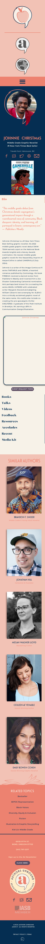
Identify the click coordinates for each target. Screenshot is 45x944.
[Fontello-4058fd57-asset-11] (6, 156)
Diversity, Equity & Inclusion (22, 813)
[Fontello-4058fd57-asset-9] (14, 156)
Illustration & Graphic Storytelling (22, 824)
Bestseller (22, 796)
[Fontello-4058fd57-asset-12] (21, 156)
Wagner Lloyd (28, 642)
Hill (30, 579)
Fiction (22, 818)
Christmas (31, 138)
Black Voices (22, 807)
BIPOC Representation (22, 802)
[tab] (22, 200)
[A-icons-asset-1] (29, 156)
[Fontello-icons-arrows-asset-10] (36, 156)
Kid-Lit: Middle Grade (22, 830)
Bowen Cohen (27, 767)
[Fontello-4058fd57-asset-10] (29, 899)
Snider (30, 517)
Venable (30, 705)
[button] (22, 81)
